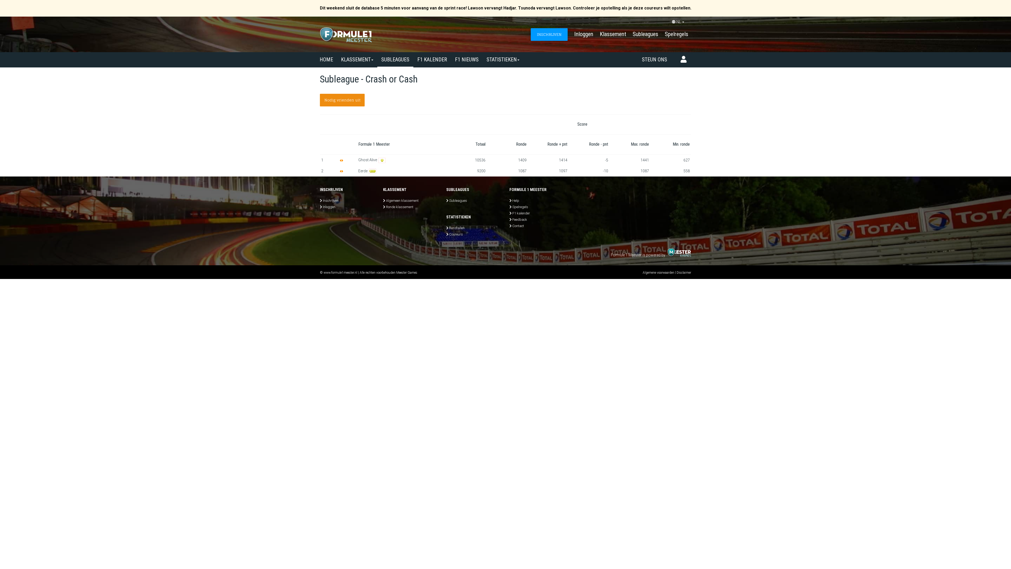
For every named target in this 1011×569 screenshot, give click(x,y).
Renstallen (457, 228)
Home (326, 59)
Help (515, 201)
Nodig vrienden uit (342, 100)
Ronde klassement (399, 207)
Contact (518, 226)
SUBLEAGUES (395, 59)
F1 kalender (432, 59)
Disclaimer (684, 272)
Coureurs (456, 234)
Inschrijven (331, 201)
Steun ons (654, 59)
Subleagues (645, 34)
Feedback (519, 220)
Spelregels (676, 34)
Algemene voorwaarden (658, 272)
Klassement (613, 34)
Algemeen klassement (402, 201)
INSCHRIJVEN (549, 34)
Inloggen (583, 34)
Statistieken (502, 59)
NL (679, 22)
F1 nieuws (467, 59)
